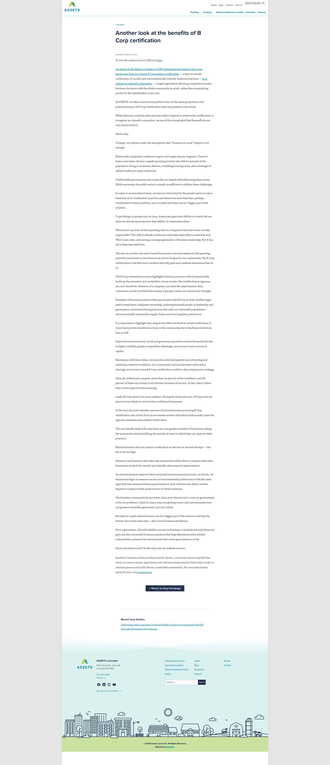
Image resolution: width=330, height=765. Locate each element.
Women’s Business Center (229, 12)
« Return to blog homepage (165, 588)
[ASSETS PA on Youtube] (114, 684)
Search (239, 5)
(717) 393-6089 (103, 675)
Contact (227, 665)
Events (168, 674)
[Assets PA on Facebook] (99, 684)
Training (194, 12)
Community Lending (174, 665)
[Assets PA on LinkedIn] (104, 684)
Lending (207, 12)
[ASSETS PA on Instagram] (109, 684)
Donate (262, 12)
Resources (199, 669)
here (160, 60)
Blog (221, 5)
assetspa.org (145, 572)
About (213, 5)
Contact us (101, 678)
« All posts (120, 24)
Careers (229, 5)
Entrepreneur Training (175, 660)
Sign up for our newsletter (108, 691)
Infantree (170, 747)
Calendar (250, 12)
